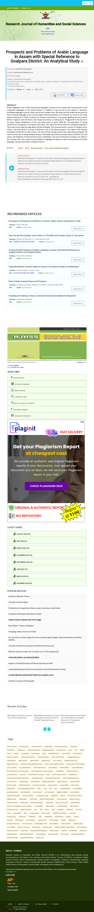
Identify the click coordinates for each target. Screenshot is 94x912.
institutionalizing (62, 806)
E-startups (72, 813)
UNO (45, 788)
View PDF (61, 95)
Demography (17, 813)
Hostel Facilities (75, 781)
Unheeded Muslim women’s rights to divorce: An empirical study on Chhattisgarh (44, 266)
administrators (54, 830)
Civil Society (33, 799)
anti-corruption (49, 792)
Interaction (83, 830)
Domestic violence (12, 757)
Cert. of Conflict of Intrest (24, 403)
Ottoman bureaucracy (70, 760)
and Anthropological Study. (71, 778)
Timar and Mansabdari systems (54, 764)
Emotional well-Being (26, 837)
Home (10, 904)
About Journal (13, 8)
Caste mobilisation (77, 767)
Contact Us (25, 8)
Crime (9, 813)
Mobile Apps (24, 802)
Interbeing (73, 746)
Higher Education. (24, 785)
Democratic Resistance (75, 795)
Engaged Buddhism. (48, 750)
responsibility (48, 746)
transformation (52, 785)
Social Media (73, 830)
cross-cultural (57, 760)
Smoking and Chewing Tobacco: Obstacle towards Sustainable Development (42, 296)
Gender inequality (43, 757)
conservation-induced (59, 774)
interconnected (12, 746)
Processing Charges (20, 409)
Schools (64, 830)
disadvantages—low (41, 823)
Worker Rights (54, 820)
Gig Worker (72, 820)
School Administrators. (27, 834)
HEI (50, 788)
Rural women (36, 827)
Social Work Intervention (36, 774)
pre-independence (25, 767)
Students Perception (37, 802)
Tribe (40, 816)
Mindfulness (11, 750)
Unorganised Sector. (13, 823)
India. (48, 774)
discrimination (54, 823)
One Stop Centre (12, 774)
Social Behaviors (12, 834)
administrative (11, 760)
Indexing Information (22, 416)
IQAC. (53, 809)
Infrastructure (46, 813)
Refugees (61, 809)
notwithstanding (65, 788)
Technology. (49, 802)
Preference (22, 816)
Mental (82, 750)
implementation (78, 823)
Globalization (11, 788)
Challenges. (32, 816)
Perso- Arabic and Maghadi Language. (57, 148)
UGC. (55, 788)
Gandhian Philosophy (13, 795)
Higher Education (12, 802)
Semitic (20, 148)
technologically (25, 792)
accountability (38, 806)
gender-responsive (24, 827)
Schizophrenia (61, 750)
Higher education (26, 809)
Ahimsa (62, 795)
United (9, 753)
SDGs (39, 788)
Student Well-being (33, 750)
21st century (75, 785)
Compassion (21, 750)
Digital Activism (11, 799)
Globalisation (23, 799)
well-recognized (53, 834)
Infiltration (69, 809)
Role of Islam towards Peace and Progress (27, 281)
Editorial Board (41, 904)
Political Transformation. (47, 799)
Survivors (23, 774)
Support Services (62, 781)
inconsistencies (12, 781)
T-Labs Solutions (19, 909)
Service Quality (11, 785)
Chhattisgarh (48, 816)
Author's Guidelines (22, 384)
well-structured (62, 799)
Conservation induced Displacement (18, 778)
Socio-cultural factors (58, 757)
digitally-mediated (62, 792)
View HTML (78, 95)
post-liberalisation (12, 792)
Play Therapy (64, 834)
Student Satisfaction (48, 781)
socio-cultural (66, 753)
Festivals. (10, 820)
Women (68, 816)
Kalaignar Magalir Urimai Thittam (64, 827)
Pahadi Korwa (59, 816)
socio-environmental (39, 785)
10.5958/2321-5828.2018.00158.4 (24, 242)
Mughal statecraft (12, 764)
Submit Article (18, 378)
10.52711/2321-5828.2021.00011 (23, 273)
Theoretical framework (28, 757)
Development (35, 753)
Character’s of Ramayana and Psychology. (19, 806)
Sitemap (55, 904)
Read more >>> (82, 362)
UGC (35, 809)
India (25, 813)
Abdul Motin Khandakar (23, 69)
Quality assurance (12, 809)
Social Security (42, 820)
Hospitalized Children (77, 834)
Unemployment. (34, 813)
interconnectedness (61, 746)
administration (22, 760)
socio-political (52, 767)
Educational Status (37, 778)
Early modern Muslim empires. (75, 764)
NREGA (63, 820)
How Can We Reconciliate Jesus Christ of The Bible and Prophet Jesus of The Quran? (46, 235)
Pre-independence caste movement (18, 771)
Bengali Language (37, 148)
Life (76, 750)
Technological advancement (26, 788)
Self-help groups (82, 827)
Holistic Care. (40, 837)
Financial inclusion (12, 830)
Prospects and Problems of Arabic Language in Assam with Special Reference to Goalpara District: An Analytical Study (47, 56)
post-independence (40, 767)
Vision (70, 750)
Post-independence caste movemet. (42, 771)
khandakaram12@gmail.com (23, 72)
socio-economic (12, 767)
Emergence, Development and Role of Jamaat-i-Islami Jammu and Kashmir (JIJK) (44, 221)
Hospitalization (40, 834)
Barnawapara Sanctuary (53, 778)
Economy (78, 809)
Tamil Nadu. (24, 830)
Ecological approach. (73, 757)
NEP (41, 809)
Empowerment (47, 827)
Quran (27, 148)
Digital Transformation (60, 813)
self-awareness (24, 746)
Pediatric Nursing (12, 837)
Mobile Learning (74, 799)
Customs (76, 816)
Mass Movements (28, 795)
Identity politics (64, 767)
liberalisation (19, 820)
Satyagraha (54, 795)
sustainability (11, 827)
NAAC (47, 809)
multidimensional (54, 753)
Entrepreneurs (11, 816)
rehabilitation (60, 771)
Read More (77, 229)
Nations (16, 753)
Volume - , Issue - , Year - (30, 89)
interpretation (35, 781)
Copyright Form (20, 397)
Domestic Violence (72, 771)
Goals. (44, 753)
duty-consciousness (62, 802)
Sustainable (25, 753)
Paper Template (19, 390)
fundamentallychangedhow (39, 830)
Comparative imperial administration (31, 764)
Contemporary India (42, 795)
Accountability (77, 788)
